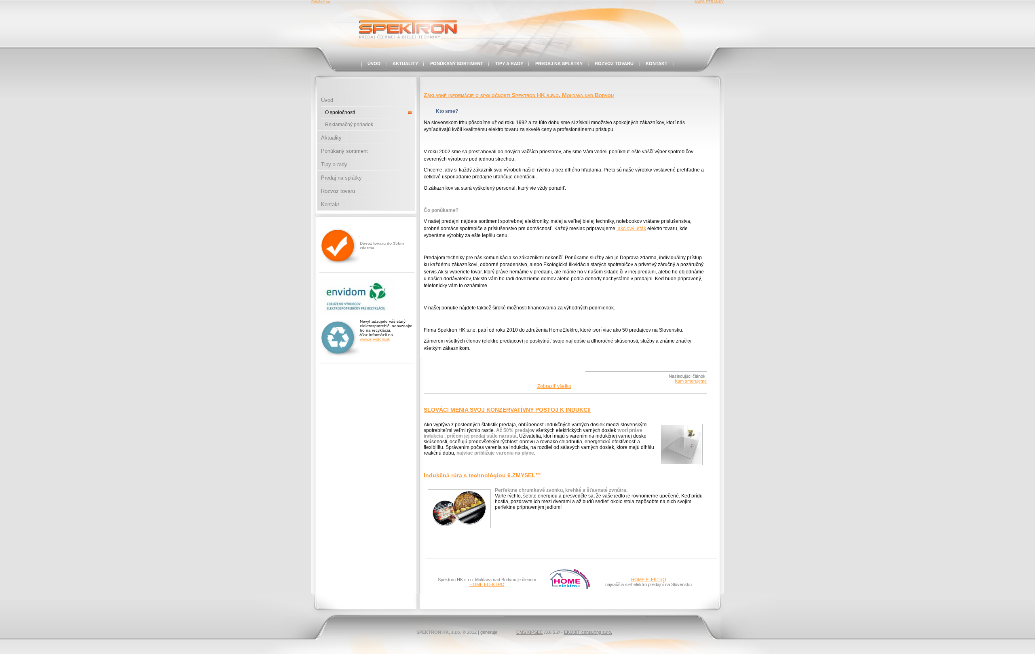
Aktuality (405, 63)
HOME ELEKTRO (487, 584)
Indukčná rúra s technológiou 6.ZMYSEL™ (482, 475)
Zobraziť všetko (554, 386)
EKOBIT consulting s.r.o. (588, 632)
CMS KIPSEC (529, 632)
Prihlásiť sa (320, 2)
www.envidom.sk (375, 339)
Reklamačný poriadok (349, 124)
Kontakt (656, 63)
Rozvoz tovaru (614, 63)
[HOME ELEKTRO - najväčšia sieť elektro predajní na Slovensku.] (569, 587)
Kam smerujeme (691, 381)
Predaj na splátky (559, 63)
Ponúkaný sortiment (456, 63)
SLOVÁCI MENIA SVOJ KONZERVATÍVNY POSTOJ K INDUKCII (507, 409)
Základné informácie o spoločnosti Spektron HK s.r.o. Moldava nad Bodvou (519, 95)
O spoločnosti (340, 112)
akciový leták (631, 228)
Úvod (374, 63)
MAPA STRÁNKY (709, 2)
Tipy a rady (509, 63)
